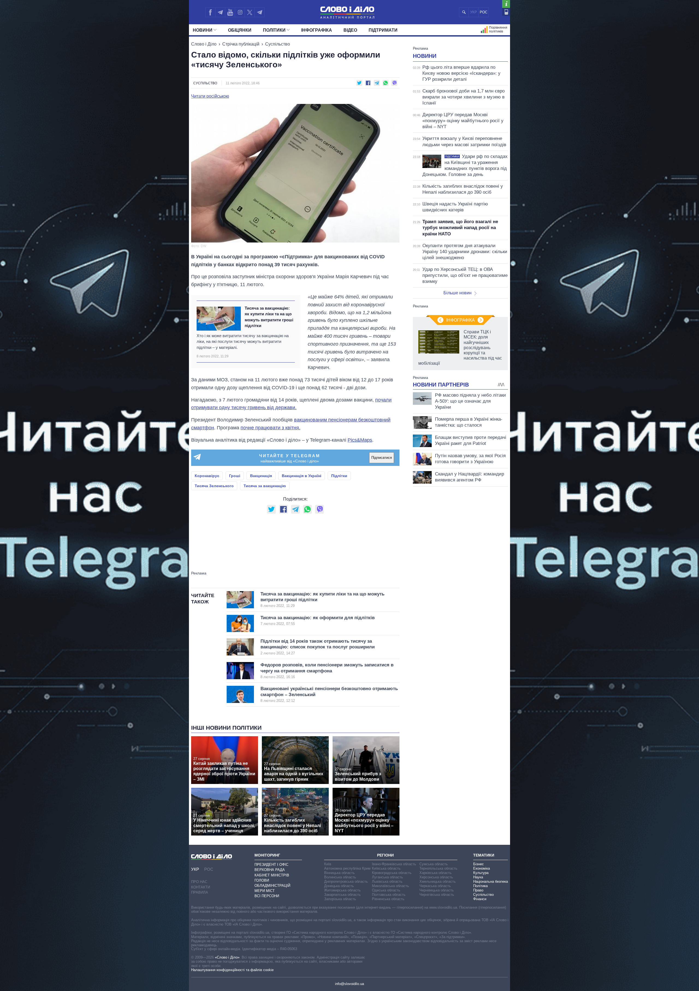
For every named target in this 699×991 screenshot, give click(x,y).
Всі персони (266, 896)
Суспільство (277, 44)
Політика (480, 886)
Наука (478, 877)
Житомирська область (342, 890)
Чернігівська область (436, 895)
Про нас (199, 882)
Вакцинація (261, 476)
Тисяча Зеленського (214, 486)
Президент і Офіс (271, 865)
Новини (202, 30)
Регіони (385, 855)
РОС (483, 12)
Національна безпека (490, 881)
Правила (199, 892)
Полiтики (274, 30)
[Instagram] (240, 12)
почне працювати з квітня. (270, 427)
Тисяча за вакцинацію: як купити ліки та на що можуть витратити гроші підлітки (269, 317)
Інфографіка (316, 30)
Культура (480, 873)
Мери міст (264, 891)
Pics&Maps (360, 440)
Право (478, 890)
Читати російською (210, 96)
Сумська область (433, 864)
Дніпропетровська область (346, 881)
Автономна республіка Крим (347, 868)
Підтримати (383, 30)
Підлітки (339, 476)
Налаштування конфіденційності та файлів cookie (232, 970)
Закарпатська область (342, 895)
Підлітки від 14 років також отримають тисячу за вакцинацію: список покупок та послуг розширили (317, 647)
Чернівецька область (436, 890)
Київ (327, 864)
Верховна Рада (269, 870)
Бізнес (478, 864)
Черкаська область (435, 886)
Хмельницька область (437, 881)
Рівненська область (388, 899)
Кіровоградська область (391, 873)
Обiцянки (239, 30)
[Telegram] (220, 12)
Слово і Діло (204, 44)
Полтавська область (388, 895)
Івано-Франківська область (394, 864)
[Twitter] (250, 12)
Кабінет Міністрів (271, 875)
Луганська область (387, 877)
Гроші (234, 476)
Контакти (200, 887)
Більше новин (457, 293)
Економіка (481, 868)
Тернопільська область (438, 868)
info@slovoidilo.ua (349, 984)
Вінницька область (339, 873)
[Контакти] (506, 12)
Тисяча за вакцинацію (265, 486)
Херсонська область (436, 877)
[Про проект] (506, 4)
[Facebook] (210, 12)
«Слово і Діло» (227, 957)
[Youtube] (230, 12)
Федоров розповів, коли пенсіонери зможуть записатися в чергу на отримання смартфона (326, 670)
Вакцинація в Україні (301, 476)
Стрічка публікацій (240, 44)
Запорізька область (340, 899)
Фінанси (479, 899)
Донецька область (339, 886)
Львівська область (387, 881)
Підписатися (381, 458)
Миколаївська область (390, 886)
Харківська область (435, 873)
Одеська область (386, 890)
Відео (350, 30)
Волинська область (340, 877)
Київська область (386, 868)
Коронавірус (207, 476)
